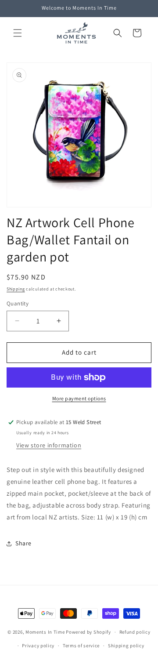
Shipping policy (126, 645)
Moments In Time (45, 632)
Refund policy (135, 632)
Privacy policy (38, 645)
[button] (17, 33)
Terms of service (81, 645)
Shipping (16, 289)
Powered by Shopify (88, 632)
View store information (48, 445)
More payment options (79, 398)
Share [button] (23, 543)
